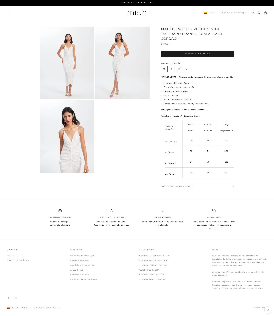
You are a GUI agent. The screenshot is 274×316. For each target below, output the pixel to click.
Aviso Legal (76, 270)
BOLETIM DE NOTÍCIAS (18, 260)
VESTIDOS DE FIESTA (149, 270)
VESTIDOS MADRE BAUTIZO (151, 275)
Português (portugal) (232, 13)
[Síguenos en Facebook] (8, 298)
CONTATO (11, 256)
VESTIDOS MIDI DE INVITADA (153, 260)
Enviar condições (79, 260)
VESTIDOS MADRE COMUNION (152, 279)
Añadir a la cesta (197, 54)
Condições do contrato (82, 265)
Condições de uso (79, 275)
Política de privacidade (83, 279)
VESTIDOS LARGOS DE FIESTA (153, 265)
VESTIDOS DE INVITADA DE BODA (155, 256)
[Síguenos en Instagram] (15, 298)
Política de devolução (82, 256)
